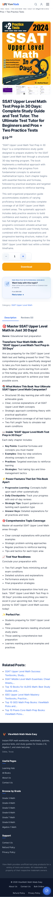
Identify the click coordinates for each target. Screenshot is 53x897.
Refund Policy (8, 847)
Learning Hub (8, 768)
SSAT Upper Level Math (21, 305)
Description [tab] (10, 317)
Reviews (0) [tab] (27, 317)
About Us (6, 777)
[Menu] (48, 4)
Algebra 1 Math (9, 827)
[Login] (41, 4)
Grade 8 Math (8, 822)
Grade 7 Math (8, 817)
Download (26, 266)
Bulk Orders (39, 886)
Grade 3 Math (8, 798)
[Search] (35, 4)
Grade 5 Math (8, 808)
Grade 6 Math (8, 812)
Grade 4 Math (8, 803)
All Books (6, 773)
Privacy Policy (8, 852)
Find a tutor (18, 295)
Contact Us (7, 782)
